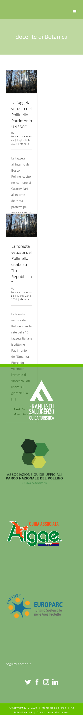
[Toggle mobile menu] (75, 11)
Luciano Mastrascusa (57, 712)
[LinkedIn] (55, 682)
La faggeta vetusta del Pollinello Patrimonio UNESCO (21, 115)
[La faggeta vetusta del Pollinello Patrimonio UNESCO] (21, 81)
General (24, 143)
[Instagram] (46, 682)
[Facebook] (37, 682)
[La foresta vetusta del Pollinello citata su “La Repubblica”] (21, 225)
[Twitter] (28, 682)
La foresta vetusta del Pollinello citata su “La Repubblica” (21, 264)
